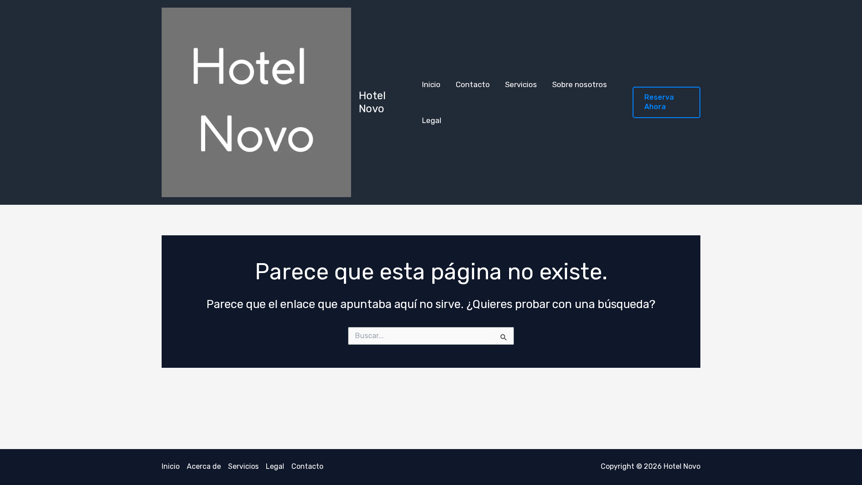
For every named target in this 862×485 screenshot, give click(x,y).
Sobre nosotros (579, 84)
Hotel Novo (372, 102)
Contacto (473, 84)
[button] (666, 102)
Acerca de (204, 466)
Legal (431, 120)
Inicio (431, 84)
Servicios (521, 84)
